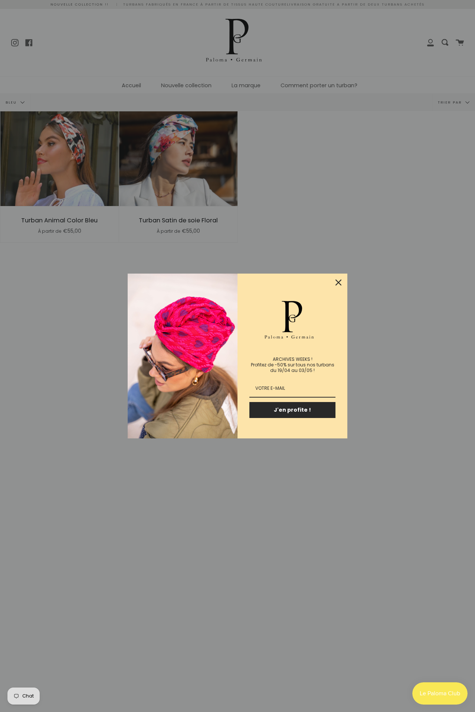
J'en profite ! (292, 410)
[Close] (338, 282)
